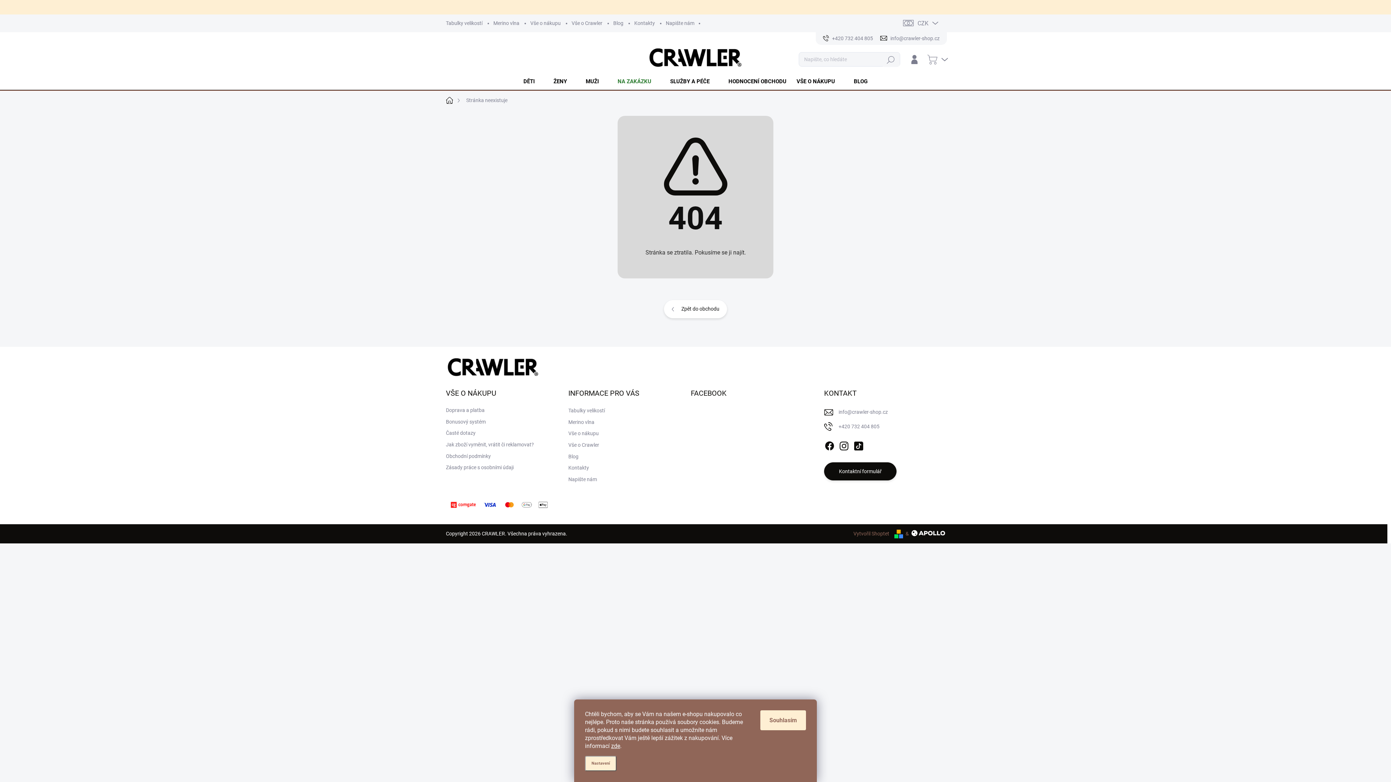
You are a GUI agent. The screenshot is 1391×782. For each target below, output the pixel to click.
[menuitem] (533, 81)
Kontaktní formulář (860, 471)
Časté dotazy (461, 433)
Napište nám (680, 23)
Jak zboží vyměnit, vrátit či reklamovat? (490, 444)
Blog (618, 23)
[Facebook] (829, 444)
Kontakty (644, 23)
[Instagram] (844, 444)
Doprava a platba (465, 410)
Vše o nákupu (545, 23)
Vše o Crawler (587, 23)
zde (615, 746)
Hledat (891, 59)
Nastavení (601, 763)
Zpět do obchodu (700, 309)
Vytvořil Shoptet (871, 534)
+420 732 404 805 (859, 426)
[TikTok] (858, 444)
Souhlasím (783, 720)
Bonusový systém (466, 422)
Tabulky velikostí (464, 23)
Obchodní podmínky (468, 456)
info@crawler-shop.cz (863, 412)
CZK (923, 23)
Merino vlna (506, 23)
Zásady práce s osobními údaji (480, 467)
